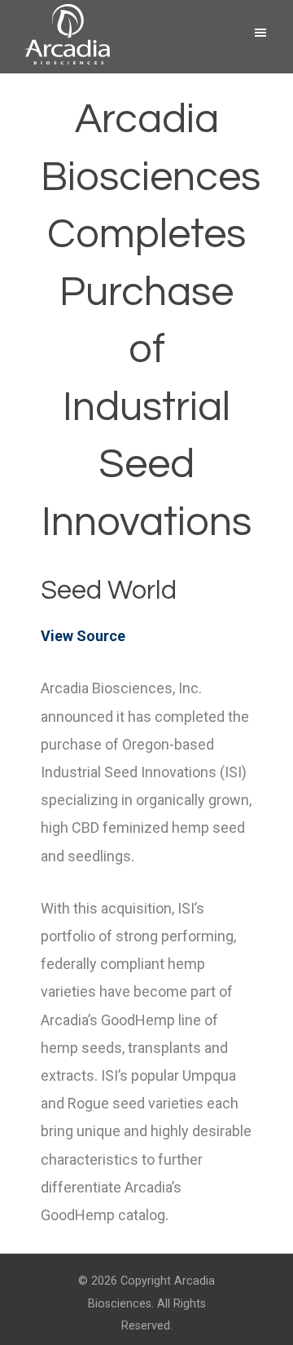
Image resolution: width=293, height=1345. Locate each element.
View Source (83, 635)
